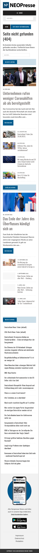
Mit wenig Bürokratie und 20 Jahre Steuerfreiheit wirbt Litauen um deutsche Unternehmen (26, 162)
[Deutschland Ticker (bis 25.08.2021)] (9, 136)
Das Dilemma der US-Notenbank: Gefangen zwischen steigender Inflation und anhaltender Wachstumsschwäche (19, 350)
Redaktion (19, 541)
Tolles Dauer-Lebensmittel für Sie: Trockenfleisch (25, 302)
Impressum (19, 535)
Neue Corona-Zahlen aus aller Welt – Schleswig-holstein (25, 289)
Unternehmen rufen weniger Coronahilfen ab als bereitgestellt (17, 98)
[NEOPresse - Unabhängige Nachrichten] (19, 5)
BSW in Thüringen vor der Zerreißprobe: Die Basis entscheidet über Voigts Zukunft (18, 431)
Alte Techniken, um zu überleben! (14, 398)
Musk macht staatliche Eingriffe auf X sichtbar (19, 402)
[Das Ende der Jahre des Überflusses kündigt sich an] (19, 210)
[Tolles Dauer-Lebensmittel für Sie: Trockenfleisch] (9, 303)
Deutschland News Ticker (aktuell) (15, 327)
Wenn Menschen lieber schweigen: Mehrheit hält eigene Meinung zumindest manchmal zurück (19, 366)
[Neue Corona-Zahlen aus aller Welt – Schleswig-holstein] (9, 290)
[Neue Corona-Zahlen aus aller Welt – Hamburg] (9, 278)
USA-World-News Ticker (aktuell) (15, 332)
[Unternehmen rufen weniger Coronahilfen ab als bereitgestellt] (19, 84)
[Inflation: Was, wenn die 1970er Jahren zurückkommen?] (9, 148)
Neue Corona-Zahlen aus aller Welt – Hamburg (25, 277)
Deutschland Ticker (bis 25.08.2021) (25, 135)
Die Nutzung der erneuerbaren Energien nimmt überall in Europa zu (25, 264)
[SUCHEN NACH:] (19, 18)
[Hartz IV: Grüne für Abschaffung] (9, 177)
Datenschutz (19, 538)
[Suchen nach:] (16, 55)
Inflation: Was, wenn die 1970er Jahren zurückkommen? (24, 148)
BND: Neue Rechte (10, 373)
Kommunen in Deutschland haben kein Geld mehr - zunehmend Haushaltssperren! (20, 454)
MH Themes (30, 551)
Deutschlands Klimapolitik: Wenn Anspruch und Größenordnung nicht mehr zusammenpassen (19, 386)
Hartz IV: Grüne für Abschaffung (23, 176)
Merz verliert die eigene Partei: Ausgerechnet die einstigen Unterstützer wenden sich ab (19, 409)
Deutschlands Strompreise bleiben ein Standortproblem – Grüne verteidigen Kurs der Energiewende (19, 340)
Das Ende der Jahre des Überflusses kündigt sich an (18, 223)
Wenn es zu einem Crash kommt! (14, 393)
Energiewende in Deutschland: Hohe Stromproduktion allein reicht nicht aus (17, 424)
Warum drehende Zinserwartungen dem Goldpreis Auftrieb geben (17, 462)
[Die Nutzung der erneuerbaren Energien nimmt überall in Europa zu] (9, 264)
